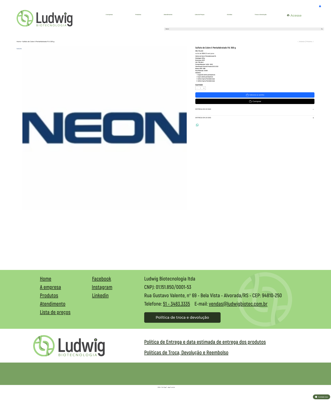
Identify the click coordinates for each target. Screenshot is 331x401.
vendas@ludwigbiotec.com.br (238, 303)
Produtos (49, 295)
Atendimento (52, 303)
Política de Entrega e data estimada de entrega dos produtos (205, 341)
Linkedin (100, 295)
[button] (320, 6)
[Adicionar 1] (204, 88)
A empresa (50, 287)
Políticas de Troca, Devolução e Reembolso (186, 352)
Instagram (102, 287)
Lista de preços (55, 312)
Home (45, 278)
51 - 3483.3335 (176, 303)
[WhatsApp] (197, 125)
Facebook (101, 278)
